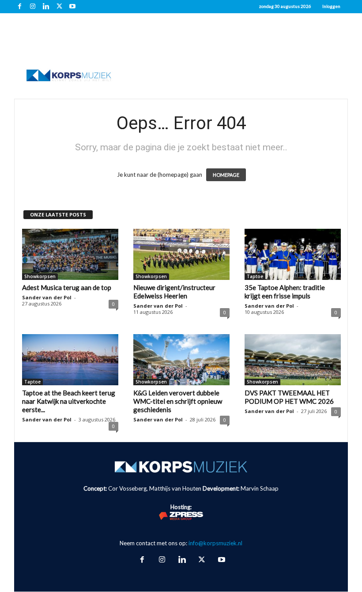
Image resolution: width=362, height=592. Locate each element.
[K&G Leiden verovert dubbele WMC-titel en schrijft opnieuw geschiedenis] (181, 359)
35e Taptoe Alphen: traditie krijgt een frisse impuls (285, 291)
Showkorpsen (40, 276)
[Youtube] (72, 6)
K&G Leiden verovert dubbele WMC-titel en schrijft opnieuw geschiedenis (177, 401)
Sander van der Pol (47, 297)
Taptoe (255, 276)
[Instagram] (32, 6)
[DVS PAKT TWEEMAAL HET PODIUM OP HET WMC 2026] (293, 359)
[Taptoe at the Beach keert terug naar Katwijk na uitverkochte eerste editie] (70, 359)
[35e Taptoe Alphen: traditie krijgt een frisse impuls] (293, 254)
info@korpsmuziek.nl (215, 543)
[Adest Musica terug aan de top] (70, 254)
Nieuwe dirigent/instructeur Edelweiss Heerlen (174, 291)
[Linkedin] (46, 6)
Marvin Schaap (260, 488)
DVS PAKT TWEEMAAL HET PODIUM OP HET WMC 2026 (289, 397)
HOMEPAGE (226, 175)
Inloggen (331, 6)
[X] (59, 6)
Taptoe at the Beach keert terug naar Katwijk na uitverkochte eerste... (68, 401)
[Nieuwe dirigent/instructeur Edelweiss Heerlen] (181, 254)
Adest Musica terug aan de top (66, 287)
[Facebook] (19, 6)
